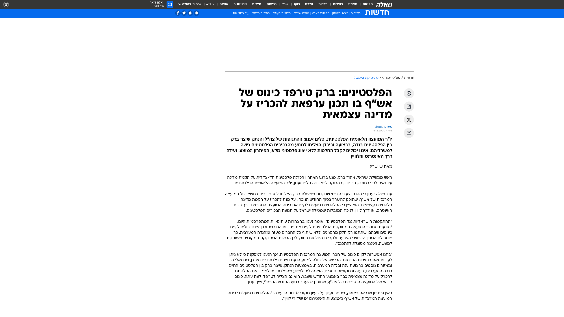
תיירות (256, 4)
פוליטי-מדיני (301, 13)
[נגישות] (6, 4)
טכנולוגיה (240, 4)
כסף (297, 4)
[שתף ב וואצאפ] (409, 93)
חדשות (368, 4)
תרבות (323, 4)
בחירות (338, 4)
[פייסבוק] (178, 13)
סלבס (309, 4)
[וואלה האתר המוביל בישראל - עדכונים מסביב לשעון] (384, 4)
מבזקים (355, 13)
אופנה (224, 4)
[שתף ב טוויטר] (409, 120)
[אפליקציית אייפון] (190, 13)
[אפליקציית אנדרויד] (196, 13)
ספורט (352, 4)
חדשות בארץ (320, 13)
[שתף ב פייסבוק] (409, 106)
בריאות (272, 4)
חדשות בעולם (282, 13)
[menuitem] (365, 4)
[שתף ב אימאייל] (409, 133)
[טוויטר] (184, 13)
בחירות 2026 (261, 13)
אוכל (285, 4)
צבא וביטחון (340, 13)
